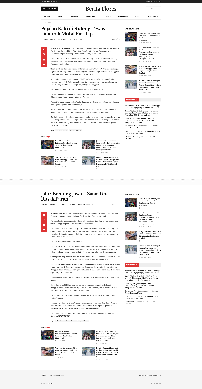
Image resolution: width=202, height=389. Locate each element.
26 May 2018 (65, 39)
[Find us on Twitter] (154, 383)
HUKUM (60, 17)
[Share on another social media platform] (44, 64)
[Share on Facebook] (44, 49)
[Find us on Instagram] (160, 383)
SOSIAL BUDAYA (92, 17)
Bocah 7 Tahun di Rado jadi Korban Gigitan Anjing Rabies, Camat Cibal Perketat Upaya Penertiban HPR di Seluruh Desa (108, 161)
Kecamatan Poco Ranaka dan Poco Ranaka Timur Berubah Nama (141, 127)
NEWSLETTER (50, 8)
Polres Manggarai (61, 130)
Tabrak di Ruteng (75, 130)
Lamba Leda (70, 321)
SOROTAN (89, 204)
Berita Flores (101, 8)
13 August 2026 (61, 166)
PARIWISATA (123, 17)
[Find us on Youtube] (157, 383)
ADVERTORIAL (152, 17)
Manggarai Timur (82, 321)
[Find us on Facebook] (151, 383)
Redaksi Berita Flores (50, 39)
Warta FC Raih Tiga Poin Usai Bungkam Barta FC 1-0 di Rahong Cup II (142, 132)
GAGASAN (74, 17)
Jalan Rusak (60, 321)
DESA (137, 17)
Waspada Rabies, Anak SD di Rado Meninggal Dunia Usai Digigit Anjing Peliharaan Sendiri (142, 107)
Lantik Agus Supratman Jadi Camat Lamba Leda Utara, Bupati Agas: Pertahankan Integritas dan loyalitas (141, 120)
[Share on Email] (44, 59)
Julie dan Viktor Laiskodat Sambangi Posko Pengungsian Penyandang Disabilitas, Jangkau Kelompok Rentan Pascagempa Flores (108, 145)
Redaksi (43, 1)
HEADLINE (81, 39)
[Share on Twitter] (44, 54)
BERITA (49, 23)
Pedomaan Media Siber (54, 1)
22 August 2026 (61, 150)
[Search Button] (159, 9)
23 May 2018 (65, 204)
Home (43, 23)
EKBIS (108, 17)
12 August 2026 (102, 169)
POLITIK (47, 17)
